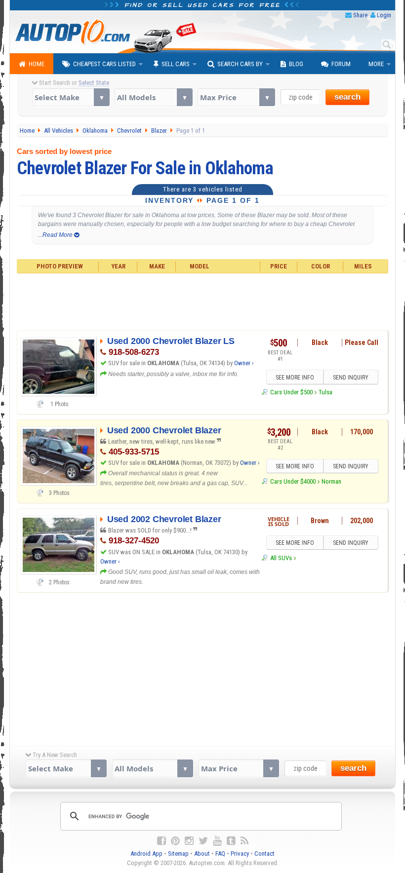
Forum (341, 64)
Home (36, 64)
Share (360, 15)
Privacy (240, 853)
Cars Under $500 (291, 392)
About (202, 853)
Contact (264, 853)
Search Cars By (240, 64)
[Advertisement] (203, 300)
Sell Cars (176, 64)
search (347, 97)
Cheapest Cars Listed (104, 64)
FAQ (220, 853)
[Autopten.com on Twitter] (203, 841)
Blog (296, 64)
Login (384, 15)
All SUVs (280, 558)
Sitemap (178, 853)
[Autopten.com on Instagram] (189, 841)
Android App (146, 853)
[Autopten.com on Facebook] (161, 841)
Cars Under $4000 (292, 481)
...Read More (56, 234)
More (376, 64)
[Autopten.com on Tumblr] (231, 841)
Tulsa (325, 392)
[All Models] (153, 97)
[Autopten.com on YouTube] (217, 841)
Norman (331, 481)
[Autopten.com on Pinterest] (175, 841)
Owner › (244, 363)
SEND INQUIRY (350, 377)
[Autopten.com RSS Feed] (244, 841)
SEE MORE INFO (295, 377)
